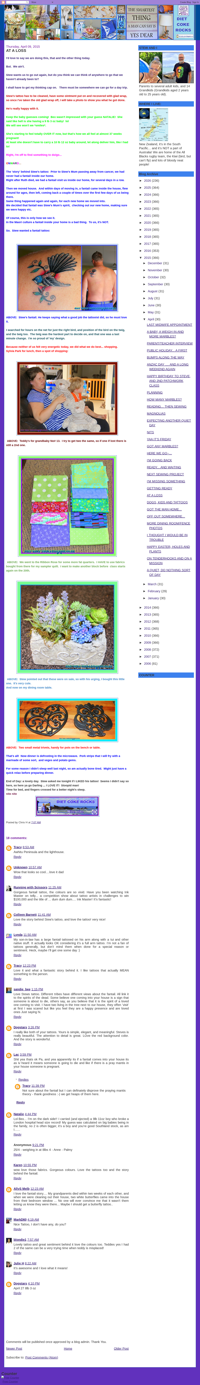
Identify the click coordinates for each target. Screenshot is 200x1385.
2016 (148, 250)
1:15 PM (37, 989)
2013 (148, 614)
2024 (148, 194)
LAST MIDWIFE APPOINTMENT (169, 324)
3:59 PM (26, 1054)
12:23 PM (29, 965)
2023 (148, 201)
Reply (17, 857)
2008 (148, 649)
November (155, 270)
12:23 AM (37, 1188)
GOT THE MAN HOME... (164, 509)
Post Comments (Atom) (41, 1357)
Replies (23, 1079)
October (154, 277)
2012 (148, 621)
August (153, 291)
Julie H (19, 1263)
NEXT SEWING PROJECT (165, 474)
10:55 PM (30, 1165)
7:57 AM (33, 1239)
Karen (18, 1165)
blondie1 (20, 1239)
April (151, 319)
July (151, 298)
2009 (148, 642)
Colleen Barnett (25, 914)
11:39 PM (38, 1085)
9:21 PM (38, 1145)
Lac (16, 1054)
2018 (148, 236)
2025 (148, 187)
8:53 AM (28, 847)
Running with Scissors (30, 887)
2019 (148, 229)
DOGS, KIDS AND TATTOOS (167, 502)
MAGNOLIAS (156, 413)
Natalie (19, 1114)
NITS (150, 432)
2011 (148, 628)
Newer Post (14, 1348)
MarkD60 (20, 1219)
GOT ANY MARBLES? (162, 446)
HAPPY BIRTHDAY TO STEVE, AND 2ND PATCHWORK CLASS (169, 380)
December (155, 263)
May (151, 312)
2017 (148, 243)
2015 (148, 257)
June (151, 305)
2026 (148, 180)
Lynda (18, 934)
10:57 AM (35, 867)
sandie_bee (22, 989)
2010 (148, 635)
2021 (148, 215)
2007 (148, 656)
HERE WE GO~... (159, 453)
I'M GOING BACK (159, 460)
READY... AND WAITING (164, 467)
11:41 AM (44, 914)
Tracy (18, 847)
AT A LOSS (16, 50)
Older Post (121, 1348)
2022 (148, 208)
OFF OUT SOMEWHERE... (166, 516)
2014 (148, 607)
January (154, 598)
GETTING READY (159, 488)
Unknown (21, 867)
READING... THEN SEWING (167, 406)
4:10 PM (34, 1283)
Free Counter (10, 1381)
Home (68, 1348)
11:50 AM (30, 934)
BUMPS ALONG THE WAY (165, 357)
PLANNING (155, 392)
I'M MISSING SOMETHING (166, 481)
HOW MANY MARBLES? (164, 399)
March (153, 584)
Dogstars (20, 1027)
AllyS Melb (22, 1188)
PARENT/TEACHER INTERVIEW (170, 343)
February (154, 591)
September (156, 284)
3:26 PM (34, 1027)
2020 (148, 222)
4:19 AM (33, 1219)
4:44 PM (31, 1114)
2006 (148, 663)
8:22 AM (30, 1263)
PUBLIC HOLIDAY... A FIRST (167, 350)
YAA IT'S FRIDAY (159, 439)
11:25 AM (54, 887)
